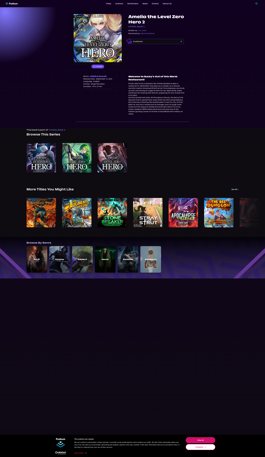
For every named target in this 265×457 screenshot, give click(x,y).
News (145, 4)
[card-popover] (41, 157)
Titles (108, 4)
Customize (199, 447)
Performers (132, 4)
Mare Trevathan (148, 33)
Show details (79, 453)
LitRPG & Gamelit (98, 76)
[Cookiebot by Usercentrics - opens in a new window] (61, 453)
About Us (167, 4)
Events (155, 4)
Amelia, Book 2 (136, 26)
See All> (234, 189)
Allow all (200, 440)
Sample (99, 66)
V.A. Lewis (142, 30)
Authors (119, 4)
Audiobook (138, 41)
